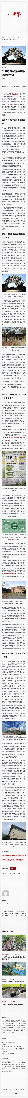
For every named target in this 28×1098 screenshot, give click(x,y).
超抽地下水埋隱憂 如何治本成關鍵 (12, 1004)
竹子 (4, 877)
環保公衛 (4, 67)
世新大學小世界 (16, 1089)
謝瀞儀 (3, 78)
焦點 (3, 954)
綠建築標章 (8, 440)
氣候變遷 (15, 94)
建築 (19, 873)
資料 (10, 410)
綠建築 (10, 104)
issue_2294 (12, 873)
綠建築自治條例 (10, 573)
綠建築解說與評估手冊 (16, 438)
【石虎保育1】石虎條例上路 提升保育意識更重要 (13, 958)
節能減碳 (23, 554)
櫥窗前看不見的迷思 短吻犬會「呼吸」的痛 (20, 913)
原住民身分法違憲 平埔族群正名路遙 (7, 913)
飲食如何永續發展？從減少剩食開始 (13, 982)
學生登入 (23, 1089)
